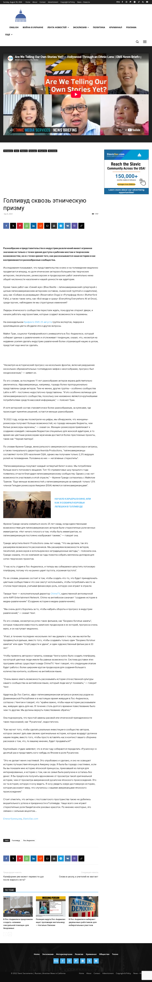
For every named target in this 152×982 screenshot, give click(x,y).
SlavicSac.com (30, 818)
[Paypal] (130, 2)
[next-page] (10, 934)
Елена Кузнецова (12, 818)
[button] (137, 41)
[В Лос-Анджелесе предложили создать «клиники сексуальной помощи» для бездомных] (18, 906)
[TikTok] (139, 2)
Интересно (8, 151)
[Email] (47, 226)
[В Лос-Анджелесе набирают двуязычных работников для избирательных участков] (83, 906)
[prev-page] (5, 934)
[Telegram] (134, 2)
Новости (24, 151)
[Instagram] (126, 2)
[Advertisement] (92, 15)
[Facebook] (122, 2)
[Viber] (74, 226)
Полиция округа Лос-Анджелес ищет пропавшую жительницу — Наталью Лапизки (50, 922)
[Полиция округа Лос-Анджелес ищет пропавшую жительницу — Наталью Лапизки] (50, 906)
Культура (32, 151)
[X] (143, 2)
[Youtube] (147, 2)
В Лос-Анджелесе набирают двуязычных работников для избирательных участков (82, 922)
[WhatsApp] (27, 226)
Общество (42, 151)
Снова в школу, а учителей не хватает (78, 876)
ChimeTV (55, 593)
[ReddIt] (40, 226)
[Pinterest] (20, 226)
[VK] (68, 226)
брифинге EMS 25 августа (38, 322)
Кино (16, 151)
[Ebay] (118, 2)
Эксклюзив (52, 151)
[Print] (54, 226)
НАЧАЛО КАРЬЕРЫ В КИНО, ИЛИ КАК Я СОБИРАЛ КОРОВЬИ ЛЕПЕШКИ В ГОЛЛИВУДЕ (73, 502)
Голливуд (16, 840)
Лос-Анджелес (29, 840)
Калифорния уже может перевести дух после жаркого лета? (23, 878)
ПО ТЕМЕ (9, 890)
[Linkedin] (34, 226)
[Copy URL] (81, 226)
